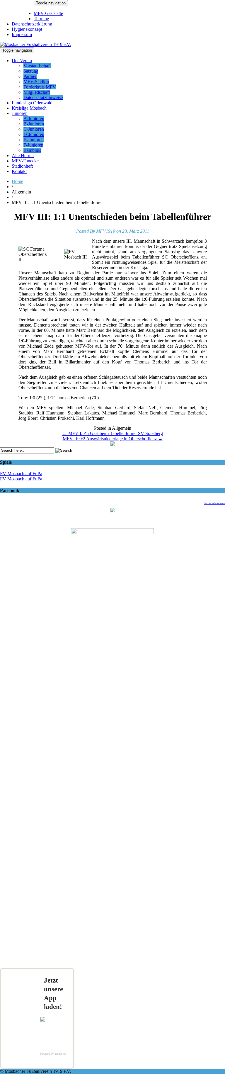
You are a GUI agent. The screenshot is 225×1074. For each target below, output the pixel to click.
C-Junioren (33, 129)
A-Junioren (33, 118)
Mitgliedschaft (36, 92)
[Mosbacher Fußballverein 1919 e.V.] (35, 44)
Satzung (30, 71)
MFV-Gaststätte (48, 13)
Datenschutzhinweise (43, 97)
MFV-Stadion (36, 81)
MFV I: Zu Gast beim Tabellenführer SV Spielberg (112, 433)
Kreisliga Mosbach (29, 108)
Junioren (20, 113)
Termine (41, 18)
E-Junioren (33, 139)
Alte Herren (23, 155)
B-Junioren (33, 123)
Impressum (22, 34)
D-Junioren (33, 134)
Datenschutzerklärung (32, 23)
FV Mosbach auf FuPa (21, 473)
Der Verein (22, 60)
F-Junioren (33, 144)
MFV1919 (105, 231)
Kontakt (19, 171)
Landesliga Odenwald (32, 102)
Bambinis (32, 150)
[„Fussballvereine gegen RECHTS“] (112, 444)
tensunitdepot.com (214, 503)
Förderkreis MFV (39, 86)
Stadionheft (22, 166)
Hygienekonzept (27, 29)
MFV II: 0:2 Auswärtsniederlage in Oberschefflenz (113, 438)
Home (17, 181)
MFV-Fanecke (25, 160)
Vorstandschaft (37, 65)
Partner (30, 76)
